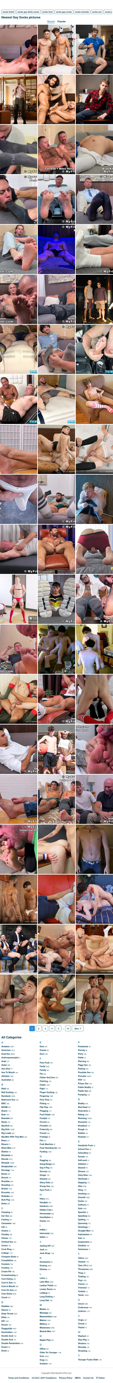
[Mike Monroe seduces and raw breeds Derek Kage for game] (94, 999)
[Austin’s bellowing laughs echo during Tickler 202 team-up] (56, 399)
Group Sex (45, 1186)
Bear (3, 1114)
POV (80, 1079)
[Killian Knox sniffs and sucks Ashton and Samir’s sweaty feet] (56, 799)
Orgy (42, 1359)
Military (43, 1323)
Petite (81, 1057)
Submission (83, 1234)
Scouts (81, 1156)
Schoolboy (83, 1152)
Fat (41, 1073)
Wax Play (82, 1339)
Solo (80, 1208)
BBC (3, 1103)
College (5, 1252)
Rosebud (82, 1125)
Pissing (81, 1068)
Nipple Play (45, 1339)
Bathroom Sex (8, 1099)
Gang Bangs (46, 1163)
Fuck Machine (46, 1144)
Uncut (81, 1303)
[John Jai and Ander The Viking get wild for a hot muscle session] (18, 99)
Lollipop (44, 1292)
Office (42, 1348)
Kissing (43, 1265)
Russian (82, 1136)
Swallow (82, 1245)
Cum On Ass (7, 1289)
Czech (4, 1297)
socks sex (97, 11)
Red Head (82, 1107)
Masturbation (46, 1316)
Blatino (4, 1151)
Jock (42, 1249)
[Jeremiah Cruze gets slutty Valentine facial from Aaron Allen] (18, 599)
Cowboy (5, 1267)
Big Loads (6, 1132)
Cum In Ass (7, 1282)
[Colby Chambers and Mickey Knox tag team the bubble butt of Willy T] (18, 49)
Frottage (44, 1136)
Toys (80, 1280)
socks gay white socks (28, 11)
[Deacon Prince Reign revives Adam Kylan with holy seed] (18, 899)
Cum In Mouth (8, 1286)
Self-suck (82, 1160)
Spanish (82, 1212)
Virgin (81, 1319)
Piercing (82, 1061)
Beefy (4, 1121)
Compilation (7, 1260)
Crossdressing (8, 1275)
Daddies (5, 1306)
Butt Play (5, 1199)
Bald (3, 1088)
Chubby (5, 1234)
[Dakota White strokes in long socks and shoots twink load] (94, 399)
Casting (5, 1219)
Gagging (44, 1160)
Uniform (82, 1311)
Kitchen (43, 1269)
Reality (81, 1103)
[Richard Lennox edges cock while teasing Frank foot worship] (94, 549)
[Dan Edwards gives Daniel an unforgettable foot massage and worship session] (18, 199)
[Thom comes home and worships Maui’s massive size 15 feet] (18, 149)
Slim (80, 1186)
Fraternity (44, 1129)
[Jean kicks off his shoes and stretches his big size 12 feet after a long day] (56, 199)
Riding (81, 1114)
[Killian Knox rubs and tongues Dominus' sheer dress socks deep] (56, 299)
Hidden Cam (46, 1209)
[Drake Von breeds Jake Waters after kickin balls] (56, 749)
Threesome (83, 1269)
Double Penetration (10, 1343)
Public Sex (83, 1090)
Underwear (83, 1307)
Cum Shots (6, 1293)
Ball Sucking (7, 1092)
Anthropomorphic (10, 1057)
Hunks (43, 1220)
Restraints (83, 1110)
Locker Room (46, 1289)
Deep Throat (7, 1313)
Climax (4, 1238)
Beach (4, 1110)
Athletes (5, 1076)
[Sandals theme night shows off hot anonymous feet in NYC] (94, 299)
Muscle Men (45, 1331)
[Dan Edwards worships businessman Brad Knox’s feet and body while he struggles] (94, 149)
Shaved (81, 1167)
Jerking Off (45, 1245)
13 (68, 1028)
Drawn (4, 1346)
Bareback (5, 1095)
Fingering (44, 1095)
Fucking (43, 1151)
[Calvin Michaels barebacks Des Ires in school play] (56, 849)
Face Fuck (44, 1062)
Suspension (83, 1241)
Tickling (82, 1276)
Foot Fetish (45, 1114)
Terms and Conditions (18, 1378)
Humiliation (45, 1217)
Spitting (82, 1219)
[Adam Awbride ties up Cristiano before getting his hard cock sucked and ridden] (94, 99)
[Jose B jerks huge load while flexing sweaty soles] (56, 499)
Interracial (44, 1233)
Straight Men (84, 1230)
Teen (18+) (83, 1265)
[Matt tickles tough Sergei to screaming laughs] (18, 549)
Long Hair (44, 1300)
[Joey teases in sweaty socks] (56, 549)
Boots (4, 1173)
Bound (4, 1177)
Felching (44, 1081)
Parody (81, 1050)
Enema (43, 1050)
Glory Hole (45, 1182)
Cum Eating (7, 1278)
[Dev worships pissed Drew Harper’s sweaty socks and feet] (18, 649)
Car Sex (5, 1215)
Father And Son (47, 1077)
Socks (81, 1200)
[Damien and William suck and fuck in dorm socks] (56, 649)
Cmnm (4, 1245)
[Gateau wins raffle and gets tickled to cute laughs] (18, 349)
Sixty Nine (83, 1175)
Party (80, 1053)
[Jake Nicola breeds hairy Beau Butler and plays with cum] (18, 999)
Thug (80, 1272)
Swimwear (83, 1249)
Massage (44, 1312)
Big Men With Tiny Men (12, 1136)
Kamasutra (45, 1261)
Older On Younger (48, 1352)
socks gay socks (64, 11)
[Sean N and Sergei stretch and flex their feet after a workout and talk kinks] (18, 249)
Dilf (3, 1320)
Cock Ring (6, 1249)
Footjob (43, 1118)
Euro (42, 1053)
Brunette (5, 1192)
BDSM (4, 1107)
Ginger (43, 1175)
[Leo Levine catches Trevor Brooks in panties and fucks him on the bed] (56, 49)
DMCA (78, 1378)
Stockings (83, 1226)
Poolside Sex (84, 1072)
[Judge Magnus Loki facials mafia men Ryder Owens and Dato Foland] (18, 949)
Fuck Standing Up (48, 1147)
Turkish (81, 1291)
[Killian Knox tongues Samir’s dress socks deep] (18, 749)
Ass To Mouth (8, 1072)
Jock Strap (45, 1253)
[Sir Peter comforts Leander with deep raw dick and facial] (56, 949)
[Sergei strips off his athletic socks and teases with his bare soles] (94, 249)
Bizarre (4, 1144)
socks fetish (8, 11)
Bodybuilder (7, 1166)
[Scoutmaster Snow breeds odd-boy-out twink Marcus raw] (18, 699)
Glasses (43, 1178)
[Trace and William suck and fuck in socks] (94, 849)
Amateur (5, 1046)
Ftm (41, 1140)
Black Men (6, 1147)
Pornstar (82, 1076)
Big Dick (5, 1129)
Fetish (43, 1084)
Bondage (5, 1170)
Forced (43, 1121)
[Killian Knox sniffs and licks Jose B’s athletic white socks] (56, 699)
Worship (82, 1347)
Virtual (81, 1323)
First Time (44, 1099)
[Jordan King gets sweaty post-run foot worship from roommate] (56, 349)
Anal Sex (5, 1053)
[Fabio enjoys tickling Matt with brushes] (18, 399)
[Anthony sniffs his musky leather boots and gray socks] (18, 499)
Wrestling (82, 1350)
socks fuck (47, 11)
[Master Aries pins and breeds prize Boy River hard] (56, 449)
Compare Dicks (8, 1256)
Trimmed (82, 1287)
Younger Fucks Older (88, 1359)
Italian (42, 1236)
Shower (81, 1171)
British (4, 1188)
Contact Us (88, 1378)
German (43, 1171)
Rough (81, 1129)
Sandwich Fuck (85, 1145)
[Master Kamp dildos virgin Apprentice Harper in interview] (94, 449)
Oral (42, 1356)
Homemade (45, 1213)
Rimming (82, 1118)
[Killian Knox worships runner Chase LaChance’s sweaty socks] (18, 849)
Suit (80, 1238)
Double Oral (7, 1339)
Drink (4, 1350)
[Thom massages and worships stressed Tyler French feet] (18, 299)
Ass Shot (5, 1068)
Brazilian (5, 1181)
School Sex (83, 1149)
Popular (61, 21)
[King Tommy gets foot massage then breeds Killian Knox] (94, 749)
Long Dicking (46, 1296)
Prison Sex (83, 1083)
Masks (43, 1309)
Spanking (82, 1215)
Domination (7, 1332)
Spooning (82, 1223)
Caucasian (6, 1223)
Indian (43, 1229)
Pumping (82, 1094)
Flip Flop (44, 1107)
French (43, 1132)
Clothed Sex (7, 1241)
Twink (81, 1295)
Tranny (81, 1283)
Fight (42, 1088)
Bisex (4, 1140)
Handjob (44, 1202)
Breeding (5, 1184)
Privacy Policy (65, 1378)
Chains (4, 1230)
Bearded (5, 1118)
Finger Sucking (47, 1092)
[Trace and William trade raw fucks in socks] (94, 649)
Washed (82, 1335)
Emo (42, 1046)
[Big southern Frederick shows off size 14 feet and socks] (56, 899)
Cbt (3, 1226)
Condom (5, 1263)
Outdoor (44, 1363)
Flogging (44, 1110)
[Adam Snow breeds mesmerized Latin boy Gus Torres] (94, 949)
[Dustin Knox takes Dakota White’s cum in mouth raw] (94, 699)
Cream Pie (6, 1271)
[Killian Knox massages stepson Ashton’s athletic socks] (94, 799)
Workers (82, 1343)
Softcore (82, 1204)
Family (43, 1069)
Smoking (82, 1193)
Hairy (42, 1198)
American (6, 1050)
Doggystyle (6, 1328)
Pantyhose (83, 1046)
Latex (42, 1277)
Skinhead (82, 1178)
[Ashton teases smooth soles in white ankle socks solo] (56, 599)
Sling (80, 1189)
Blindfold (5, 1155)
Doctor (4, 1324)
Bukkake (5, 1196)
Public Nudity (84, 1087)
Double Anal (7, 1335)
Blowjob (5, 1162)
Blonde (4, 1158)
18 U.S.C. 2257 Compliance (44, 1378)
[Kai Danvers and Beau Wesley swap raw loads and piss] (94, 899)
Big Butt (5, 1125)
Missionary (45, 1327)
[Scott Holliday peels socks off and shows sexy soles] (18, 799)
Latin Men (44, 1281)
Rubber (81, 1132)
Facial (42, 1066)
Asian (4, 1064)
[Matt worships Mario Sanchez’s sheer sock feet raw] (94, 599)
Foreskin (44, 1125)
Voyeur (81, 1327)
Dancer (4, 1309)
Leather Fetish (46, 1285)
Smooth (82, 1197)
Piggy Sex (83, 1064)
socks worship (82, 11)
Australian (6, 1079)
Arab (3, 1061)
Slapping (82, 1182)
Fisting (43, 1103)
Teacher (82, 1261)
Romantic (82, 1121)
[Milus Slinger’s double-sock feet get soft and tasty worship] (94, 349)
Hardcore (44, 1206)
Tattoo (81, 1257)
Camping (5, 1212)
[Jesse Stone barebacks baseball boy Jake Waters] (94, 499)
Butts (4, 1203)
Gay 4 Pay (44, 1167)
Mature (43, 1320)
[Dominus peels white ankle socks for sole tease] (18, 449)
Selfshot (82, 1163)
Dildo (3, 1317)
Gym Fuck (44, 1189)
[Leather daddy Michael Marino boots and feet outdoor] (56, 999)
